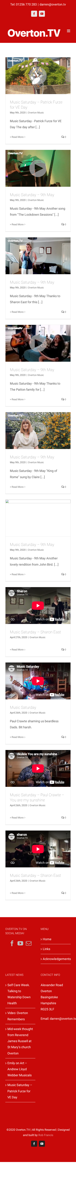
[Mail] (28, 943)
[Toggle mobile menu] (69, 31)
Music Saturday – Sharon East (35, 632)
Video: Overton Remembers (17, 1016)
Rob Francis (45, 1135)
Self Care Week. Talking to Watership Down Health (19, 994)
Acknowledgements (56, 959)
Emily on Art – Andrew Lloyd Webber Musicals (19, 1069)
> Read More (17, 136)
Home (47, 939)
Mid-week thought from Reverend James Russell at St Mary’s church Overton (20, 1041)
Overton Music (36, 112)
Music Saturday (23, 707)
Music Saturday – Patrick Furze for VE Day (19, 1091)
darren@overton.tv (53, 4)
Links (46, 949)
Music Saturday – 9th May (32, 195)
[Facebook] (12, 943)
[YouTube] (20, 943)
